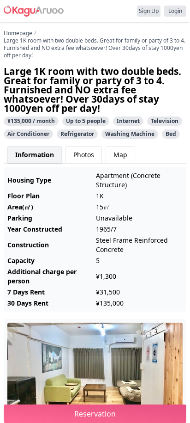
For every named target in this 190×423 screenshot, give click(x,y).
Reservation (95, 414)
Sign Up (149, 11)
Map (120, 154)
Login (175, 11)
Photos (83, 154)
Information (34, 154)
